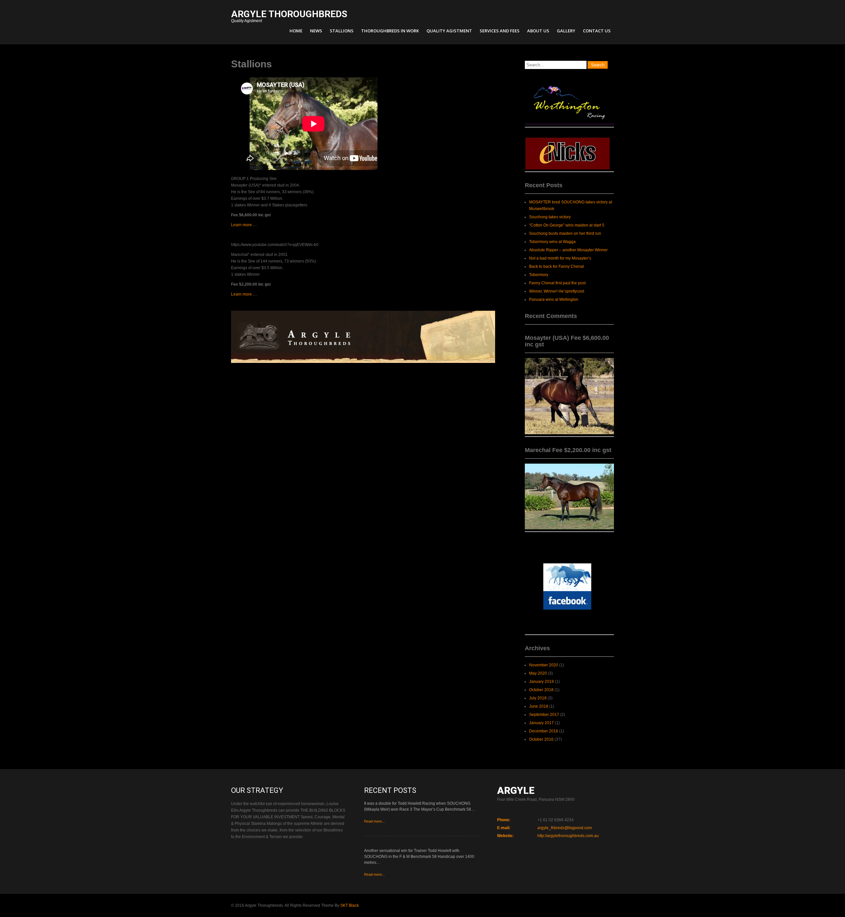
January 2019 (541, 681)
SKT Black (349, 905)
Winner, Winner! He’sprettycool (556, 291)
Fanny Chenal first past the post (557, 283)
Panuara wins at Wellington (553, 299)
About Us (538, 31)
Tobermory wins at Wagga (552, 241)
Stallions (342, 31)
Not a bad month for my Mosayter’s (560, 258)
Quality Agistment (289, 17)
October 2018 (541, 690)
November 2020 (543, 665)
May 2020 (538, 673)
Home (295, 31)
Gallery (566, 31)
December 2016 (543, 731)
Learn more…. (244, 225)
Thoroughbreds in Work (390, 31)
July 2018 (538, 698)
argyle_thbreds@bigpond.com (564, 828)
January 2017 (541, 723)
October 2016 (541, 739)
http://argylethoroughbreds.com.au (568, 835)
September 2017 (544, 714)
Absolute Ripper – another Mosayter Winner (568, 250)
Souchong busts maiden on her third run (565, 233)
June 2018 (538, 706)
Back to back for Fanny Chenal (556, 266)
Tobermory (538, 274)
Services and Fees (500, 31)
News (316, 31)
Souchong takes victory (550, 217)
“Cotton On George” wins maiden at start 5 (566, 225)
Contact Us (597, 31)
